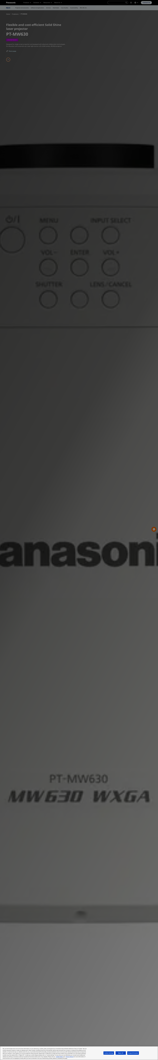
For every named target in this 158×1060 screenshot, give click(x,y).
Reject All (120, 1053)
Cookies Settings (108, 1053)
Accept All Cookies (133, 1053)
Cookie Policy (59, 1056)
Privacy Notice (69, 1056)
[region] (79, 1053)
